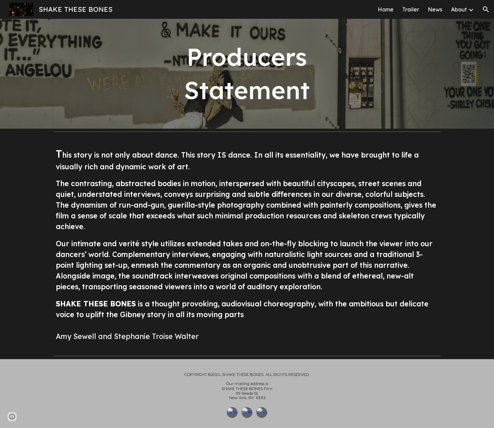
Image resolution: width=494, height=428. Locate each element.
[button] (486, 9)
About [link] (459, 9)
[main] (247, 74)
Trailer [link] (410, 9)
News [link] (435, 9)
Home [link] (386, 9)
